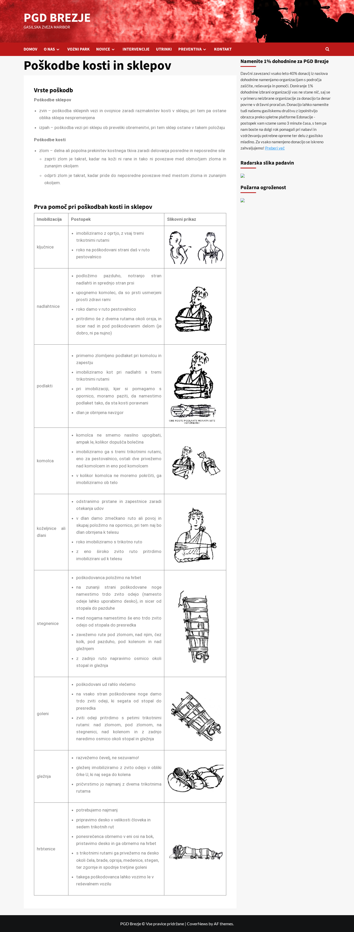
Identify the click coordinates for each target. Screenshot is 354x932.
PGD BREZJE (57, 18)
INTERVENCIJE (136, 49)
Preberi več (275, 148)
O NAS (49, 49)
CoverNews (197, 923)
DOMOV (30, 49)
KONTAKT (223, 49)
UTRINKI (164, 49)
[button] (327, 49)
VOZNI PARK (78, 49)
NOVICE (103, 49)
